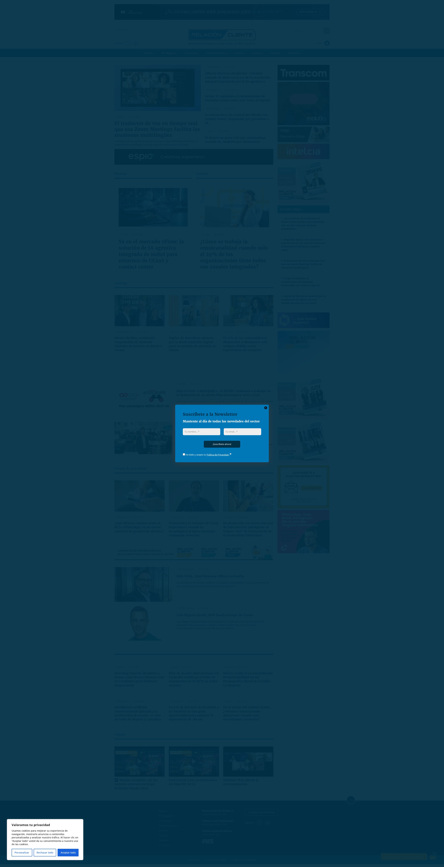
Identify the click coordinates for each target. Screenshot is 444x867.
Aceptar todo (68, 852)
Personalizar (22, 852)
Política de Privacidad (217, 454)
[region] (45, 839)
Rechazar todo (45, 852)
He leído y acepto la (195, 454)
